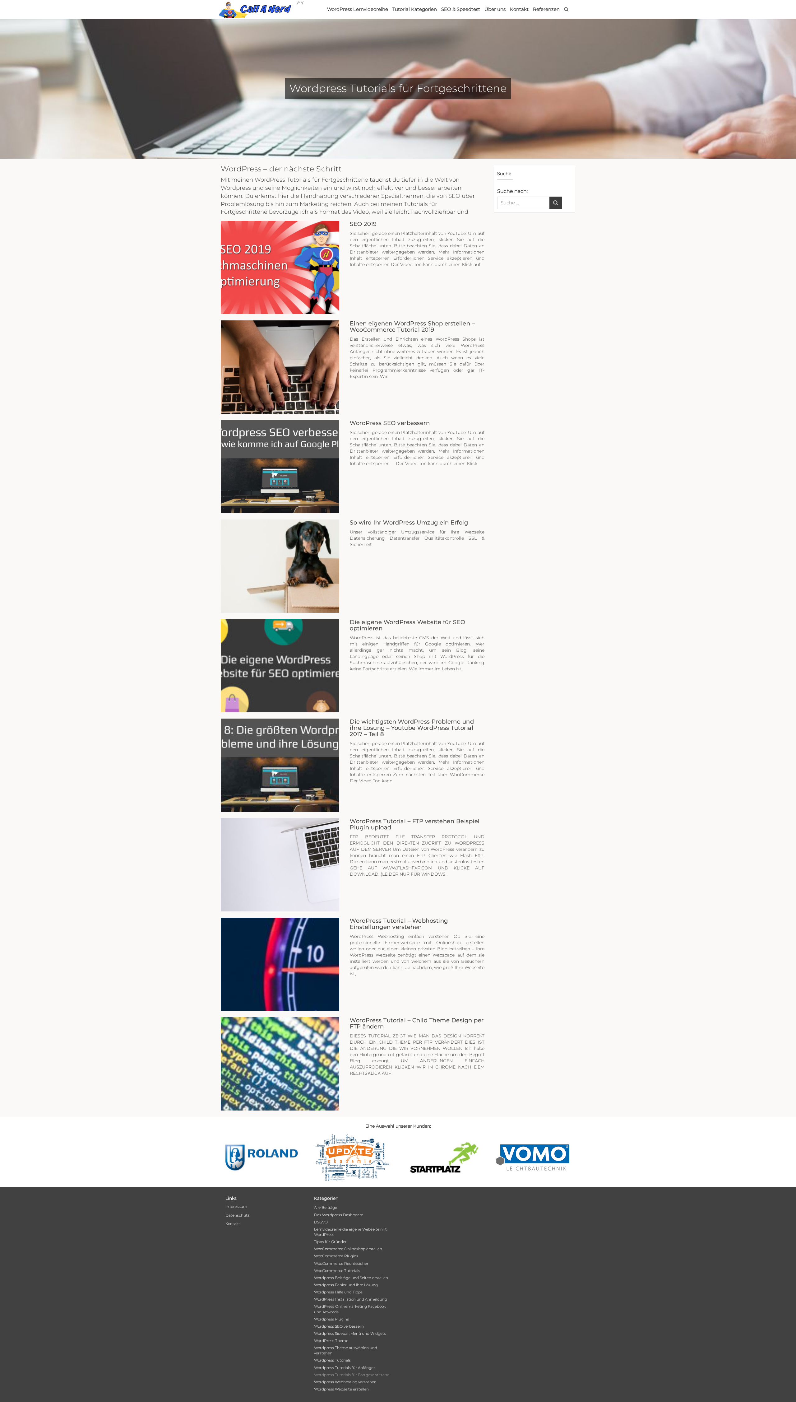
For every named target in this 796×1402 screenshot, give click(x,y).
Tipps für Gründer (330, 1241)
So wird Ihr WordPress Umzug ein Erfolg (409, 522)
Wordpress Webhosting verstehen (345, 1382)
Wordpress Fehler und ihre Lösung (346, 1285)
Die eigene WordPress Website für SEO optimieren (407, 625)
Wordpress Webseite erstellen (341, 1389)
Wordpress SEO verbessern (339, 1326)
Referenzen (546, 9)
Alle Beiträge (325, 1207)
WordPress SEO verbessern (390, 423)
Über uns (495, 9)
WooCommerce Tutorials (337, 1270)
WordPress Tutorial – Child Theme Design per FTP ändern (417, 1023)
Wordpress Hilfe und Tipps (338, 1292)
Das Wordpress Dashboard (338, 1215)
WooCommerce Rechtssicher (341, 1263)
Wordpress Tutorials (332, 1360)
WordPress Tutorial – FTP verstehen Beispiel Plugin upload (415, 824)
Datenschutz (237, 1215)
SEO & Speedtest (460, 9)
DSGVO (321, 1222)
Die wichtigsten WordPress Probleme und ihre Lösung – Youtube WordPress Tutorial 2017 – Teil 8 (412, 728)
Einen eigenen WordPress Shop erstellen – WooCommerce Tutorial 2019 (412, 326)
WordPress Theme (331, 1340)
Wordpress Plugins (331, 1319)
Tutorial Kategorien (414, 9)
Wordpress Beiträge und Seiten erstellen (351, 1277)
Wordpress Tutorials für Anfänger (344, 1367)
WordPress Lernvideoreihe (357, 9)
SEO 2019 (363, 224)
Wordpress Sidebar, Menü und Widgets (350, 1333)
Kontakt (519, 9)
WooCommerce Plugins (336, 1256)
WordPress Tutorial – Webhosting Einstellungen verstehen (399, 923)
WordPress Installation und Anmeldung (350, 1299)
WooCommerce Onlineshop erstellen (348, 1248)
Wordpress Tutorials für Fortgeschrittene (351, 1374)
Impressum (236, 1206)
